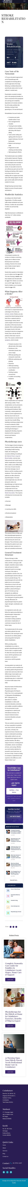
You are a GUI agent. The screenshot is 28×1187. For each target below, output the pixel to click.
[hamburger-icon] (24, 1)
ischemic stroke (9, 314)
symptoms (7, 340)
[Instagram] (7, 1172)
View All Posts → (14, 880)
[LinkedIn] (16, 927)
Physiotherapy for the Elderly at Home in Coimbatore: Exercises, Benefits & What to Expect (13, 1016)
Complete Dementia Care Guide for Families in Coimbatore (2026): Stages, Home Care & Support (14, 969)
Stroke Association (10, 492)
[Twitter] (13, 927)
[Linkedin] (11, 1172)
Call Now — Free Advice (14, 791)
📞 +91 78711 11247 (14, 784)
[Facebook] (10, 927)
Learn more (10, 979)
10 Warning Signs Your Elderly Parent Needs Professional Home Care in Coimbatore (13, 1062)
